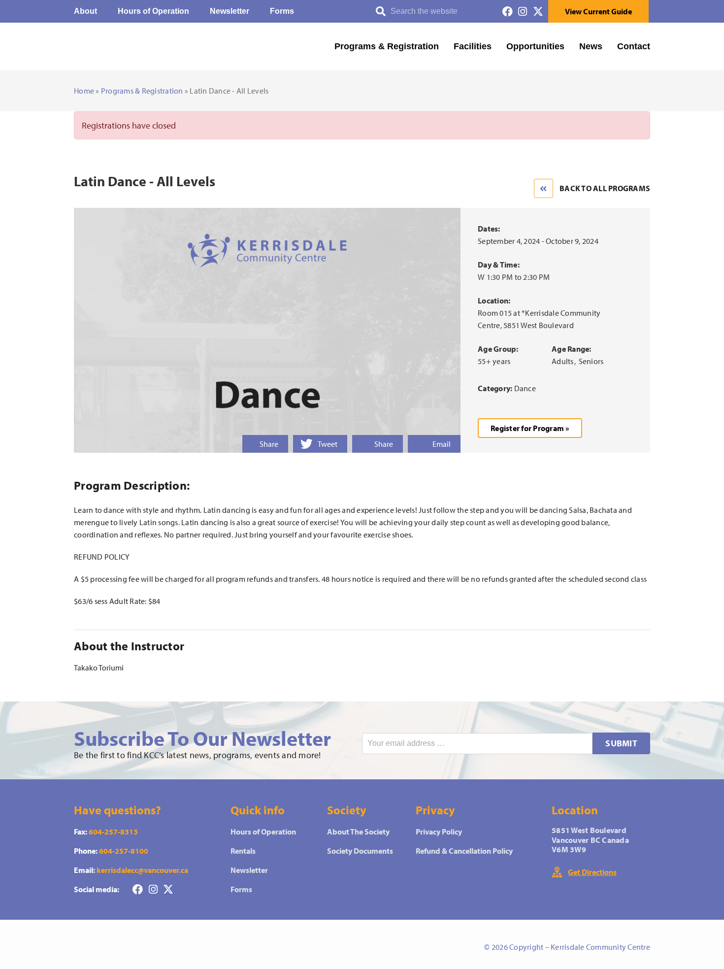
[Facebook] (507, 11)
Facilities (473, 46)
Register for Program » (530, 428)
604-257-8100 (123, 851)
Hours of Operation (153, 11)
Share (269, 444)
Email (441, 444)
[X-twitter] (538, 11)
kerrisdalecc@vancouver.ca (142, 870)
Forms (282, 11)
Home (84, 91)
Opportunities (535, 46)
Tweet (327, 444)
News (590, 46)
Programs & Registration (386, 46)
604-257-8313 (113, 831)
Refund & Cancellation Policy (464, 851)
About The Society (358, 831)
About (85, 11)
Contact (633, 46)
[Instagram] (523, 11)
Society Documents (360, 851)
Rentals (243, 851)
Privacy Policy (439, 831)
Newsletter (229, 11)
